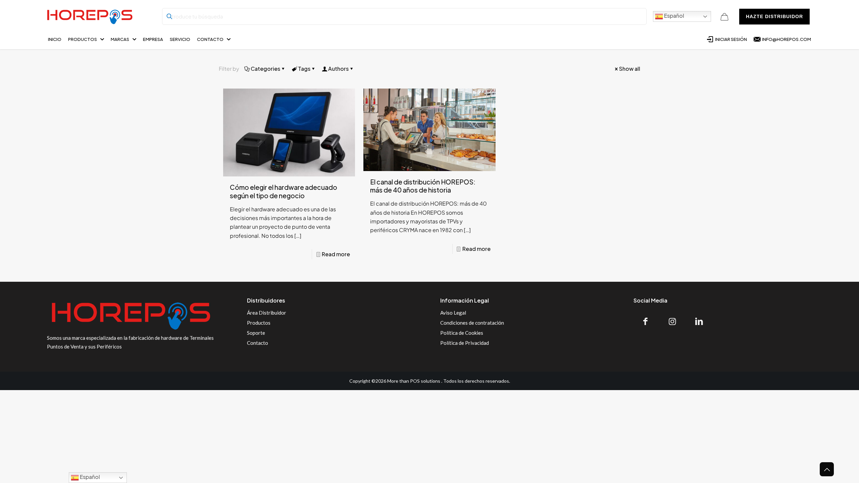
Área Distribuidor (266, 313)
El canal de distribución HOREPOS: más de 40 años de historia (422, 186)
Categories (265, 68)
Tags (304, 68)
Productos (258, 323)
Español (673, 15)
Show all (629, 68)
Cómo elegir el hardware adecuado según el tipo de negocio (283, 191)
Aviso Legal (453, 313)
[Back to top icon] (827, 469)
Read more (336, 254)
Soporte (256, 333)
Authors (338, 68)
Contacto (257, 343)
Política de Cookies (461, 333)
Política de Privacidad (464, 343)
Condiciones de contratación (472, 323)
